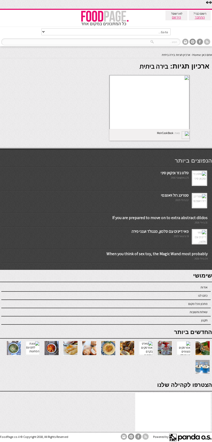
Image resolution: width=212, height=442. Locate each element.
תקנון (204, 320)
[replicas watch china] (211, 8)
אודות (204, 287)
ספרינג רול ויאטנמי (175, 195)
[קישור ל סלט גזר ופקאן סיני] (199, 184)
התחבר (200, 17)
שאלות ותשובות (199, 312)
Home (196, 55)
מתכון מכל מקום (198, 304)
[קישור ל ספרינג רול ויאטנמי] (199, 207)
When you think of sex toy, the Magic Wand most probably (157, 253)
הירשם (176, 17)
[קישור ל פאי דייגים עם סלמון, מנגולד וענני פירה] (199, 243)
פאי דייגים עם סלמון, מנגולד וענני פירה (160, 231)
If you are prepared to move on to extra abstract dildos (160, 217)
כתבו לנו (203, 295)
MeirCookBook (165, 133)
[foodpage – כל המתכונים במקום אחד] (105, 25)
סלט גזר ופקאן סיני (175, 173)
